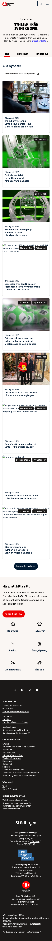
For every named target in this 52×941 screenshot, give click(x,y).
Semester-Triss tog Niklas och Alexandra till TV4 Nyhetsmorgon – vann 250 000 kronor (22, 286)
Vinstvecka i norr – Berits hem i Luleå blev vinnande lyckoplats (21, 497)
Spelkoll (12, 650)
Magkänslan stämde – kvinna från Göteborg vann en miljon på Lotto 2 (18, 549)
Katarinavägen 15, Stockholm (15, 733)
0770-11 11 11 (7, 708)
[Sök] (41, 3)
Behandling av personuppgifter (16, 806)
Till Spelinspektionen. (25, 873)
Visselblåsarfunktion (11, 809)
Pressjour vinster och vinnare (15, 722)
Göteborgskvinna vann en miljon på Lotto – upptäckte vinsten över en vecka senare (20, 341)
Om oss (5, 744)
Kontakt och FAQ (13, 614)
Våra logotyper (9, 752)
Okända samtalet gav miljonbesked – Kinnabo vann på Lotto (17, 178)
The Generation (32, 932)
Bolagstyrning (39, 650)
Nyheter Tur (42, 54)
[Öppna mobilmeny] (47, 3)
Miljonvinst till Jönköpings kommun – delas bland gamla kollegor (18, 232)
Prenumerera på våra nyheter (20, 73)
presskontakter (39, 41)
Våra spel (40, 669)
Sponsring (7, 761)
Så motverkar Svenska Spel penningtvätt (20, 772)
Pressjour (6, 719)
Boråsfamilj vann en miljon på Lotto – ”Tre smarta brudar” (20, 445)
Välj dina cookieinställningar (14, 800)
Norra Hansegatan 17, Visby (14, 730)
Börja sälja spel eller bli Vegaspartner (18, 746)
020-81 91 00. (29, 844)
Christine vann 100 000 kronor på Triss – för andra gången (21, 394)
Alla (7, 54)
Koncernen (22, 54)
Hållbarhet (39, 631)
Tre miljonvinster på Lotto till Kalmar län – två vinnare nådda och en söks (19, 123)
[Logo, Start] (8, 4)
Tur (3, 786)
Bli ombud (12, 631)
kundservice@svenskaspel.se (15, 711)
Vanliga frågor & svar (11, 758)
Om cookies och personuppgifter (17, 803)
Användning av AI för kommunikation (18, 775)
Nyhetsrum (7, 749)
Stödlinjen (35, 841)
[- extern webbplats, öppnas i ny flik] (14, 690)
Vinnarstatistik (13, 669)
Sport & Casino (9, 789)
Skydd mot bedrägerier (13, 769)
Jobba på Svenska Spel (12, 755)
